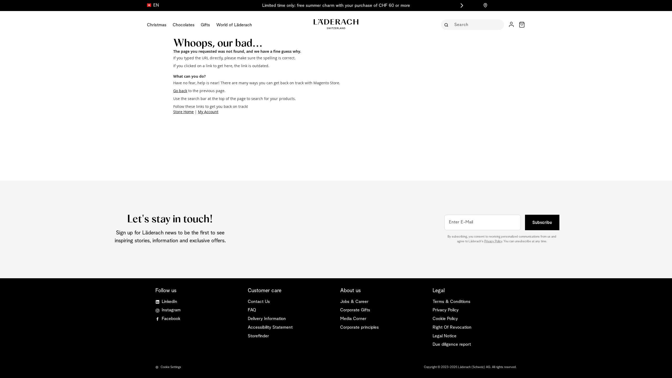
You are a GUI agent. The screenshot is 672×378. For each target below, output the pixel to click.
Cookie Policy (445, 319)
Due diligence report (452, 344)
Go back (180, 90)
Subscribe (542, 222)
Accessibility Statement (270, 327)
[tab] (290, 291)
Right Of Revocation (452, 327)
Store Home (183, 111)
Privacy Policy (493, 241)
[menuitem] (156, 25)
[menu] (202, 25)
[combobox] (476, 25)
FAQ (252, 310)
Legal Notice (444, 336)
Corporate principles (359, 327)
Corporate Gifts (355, 310)
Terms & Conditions (451, 302)
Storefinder (258, 336)
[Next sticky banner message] (461, 5)
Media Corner (353, 319)
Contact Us (259, 302)
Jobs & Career (354, 302)
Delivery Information (267, 319)
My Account (208, 111)
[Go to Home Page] (336, 24)
